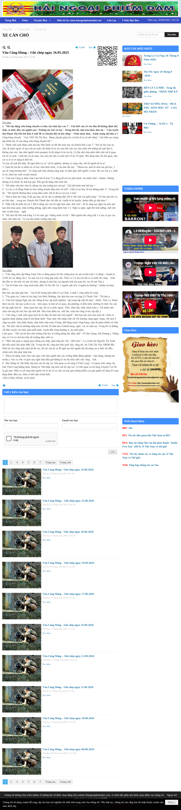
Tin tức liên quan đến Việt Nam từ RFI (149, 435)
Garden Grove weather (150, 184)
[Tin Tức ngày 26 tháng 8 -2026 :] (132, 76)
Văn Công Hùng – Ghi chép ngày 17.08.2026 (68, 593)
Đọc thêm (47, 478)
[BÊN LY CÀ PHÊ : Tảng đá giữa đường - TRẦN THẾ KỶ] (132, 92)
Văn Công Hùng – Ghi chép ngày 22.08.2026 (68, 500)
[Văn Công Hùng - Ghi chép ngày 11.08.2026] (21, 699)
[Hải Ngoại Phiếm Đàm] (90, 8)
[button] (42, 20)
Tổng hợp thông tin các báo (144, 465)
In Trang (4, 385)
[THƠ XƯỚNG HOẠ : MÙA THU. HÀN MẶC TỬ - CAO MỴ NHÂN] (132, 108)
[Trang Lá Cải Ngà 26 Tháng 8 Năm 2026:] (132, 60)
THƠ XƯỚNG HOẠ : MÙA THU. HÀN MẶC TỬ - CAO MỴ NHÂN (160, 107)
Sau (90, 47)
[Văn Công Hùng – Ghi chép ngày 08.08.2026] (21, 761)
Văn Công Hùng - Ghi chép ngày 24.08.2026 (68, 469)
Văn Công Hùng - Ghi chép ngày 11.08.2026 (68, 687)
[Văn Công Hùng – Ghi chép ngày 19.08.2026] (21, 575)
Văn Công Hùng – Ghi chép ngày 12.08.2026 (68, 656)
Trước (82, 47)
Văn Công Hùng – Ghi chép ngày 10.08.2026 (68, 718)
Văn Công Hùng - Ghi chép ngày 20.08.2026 (68, 531)
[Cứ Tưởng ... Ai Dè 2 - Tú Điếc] (132, 128)
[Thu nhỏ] (4, 47)
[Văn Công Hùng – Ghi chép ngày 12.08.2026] (21, 668)
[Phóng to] (9, 47)
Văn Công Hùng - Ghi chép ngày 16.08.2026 (68, 625)
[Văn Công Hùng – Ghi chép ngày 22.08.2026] (21, 513)
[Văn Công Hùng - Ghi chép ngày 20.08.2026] (21, 544)
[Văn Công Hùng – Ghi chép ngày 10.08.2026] (21, 730)
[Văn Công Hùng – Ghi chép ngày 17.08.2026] (21, 606)
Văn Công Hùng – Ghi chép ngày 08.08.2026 (68, 749)
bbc (131, 428)
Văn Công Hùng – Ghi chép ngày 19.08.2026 (68, 562)
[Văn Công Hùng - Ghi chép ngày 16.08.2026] (21, 637)
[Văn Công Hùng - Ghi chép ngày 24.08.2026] (21, 482)
